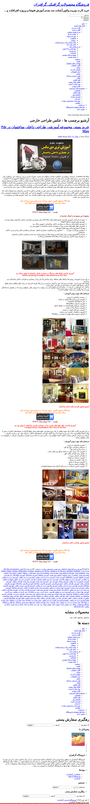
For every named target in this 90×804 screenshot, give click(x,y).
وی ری (36, 604)
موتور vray (56, 604)
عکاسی (77, 103)
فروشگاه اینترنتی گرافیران (66, 800)
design (9, 571)
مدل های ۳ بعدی (74, 84)
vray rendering (80, 573)
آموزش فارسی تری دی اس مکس (70, 586)
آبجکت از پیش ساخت (70, 575)
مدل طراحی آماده (42, 602)
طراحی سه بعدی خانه (28, 596)
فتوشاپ (77, 90)
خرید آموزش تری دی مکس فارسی (62, 592)
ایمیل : (56, 725)
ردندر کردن (44, 592)
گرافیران (77, 778)
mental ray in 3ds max (58, 571)
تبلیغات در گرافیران (73, 774)
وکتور (78, 74)
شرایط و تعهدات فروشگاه (75, 107)
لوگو (78, 78)
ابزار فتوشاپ (75, 72)
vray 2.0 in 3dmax (43, 573)
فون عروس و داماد (73, 76)
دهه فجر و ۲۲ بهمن (69, 49)
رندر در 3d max (33, 592)
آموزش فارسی (57, 583)
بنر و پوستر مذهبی (73, 32)
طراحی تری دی (18, 594)
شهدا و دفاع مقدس (69, 55)
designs (14, 571)
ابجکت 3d (65, 590)
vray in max (54, 573)
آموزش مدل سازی (77, 588)
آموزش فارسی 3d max (42, 583)
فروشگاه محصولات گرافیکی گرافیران (61, 4)
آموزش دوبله (63, 581)
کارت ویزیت (75, 28)
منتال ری (73, 604)
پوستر (78, 67)
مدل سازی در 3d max (33, 600)
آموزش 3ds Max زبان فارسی (14, 575)
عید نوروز (72, 51)
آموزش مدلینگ (17, 588)
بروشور (77, 59)
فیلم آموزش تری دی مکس (79, 600)
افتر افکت (76, 80)
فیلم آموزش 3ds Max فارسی (13, 598)
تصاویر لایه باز (75, 69)
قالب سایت (76, 86)
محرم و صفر (71, 36)
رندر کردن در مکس (20, 592)
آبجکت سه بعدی (55, 575)
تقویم (78, 61)
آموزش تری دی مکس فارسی (69, 579)
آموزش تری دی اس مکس (45, 577)
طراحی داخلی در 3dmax (45, 596)
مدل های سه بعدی (28, 602)
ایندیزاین (77, 99)
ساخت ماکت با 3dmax (81, 594)
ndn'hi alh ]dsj (79, 606)
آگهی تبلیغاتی (75, 65)
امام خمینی (72, 57)
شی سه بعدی (30, 594)
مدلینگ (18, 602)
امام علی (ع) (71, 44)
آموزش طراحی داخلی (71, 583)
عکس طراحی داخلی (47, 598)
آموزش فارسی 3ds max (24, 583)
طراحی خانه (70, 596)
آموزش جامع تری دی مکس (79, 581)
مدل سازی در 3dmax (17, 600)
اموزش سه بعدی (42, 590)
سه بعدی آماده (41, 594)
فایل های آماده (79, 26)
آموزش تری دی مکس (27, 577)
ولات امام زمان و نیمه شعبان (65, 42)
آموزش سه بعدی (42, 581)
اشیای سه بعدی (55, 590)
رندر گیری (9, 592)
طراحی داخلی (60, 596)
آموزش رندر (53, 581)
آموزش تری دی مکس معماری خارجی (44, 579)
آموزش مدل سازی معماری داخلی (36, 588)
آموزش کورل (75, 97)
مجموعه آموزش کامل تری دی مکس (55, 600)
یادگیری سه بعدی (17, 604)
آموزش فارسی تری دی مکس (46, 586)
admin (60, 136)
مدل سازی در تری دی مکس (70, 602)
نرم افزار (81, 105)
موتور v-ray (65, 604)
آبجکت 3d (12, 573)
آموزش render (84, 577)
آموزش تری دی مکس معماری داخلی (16, 579)
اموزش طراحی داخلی (10, 590)
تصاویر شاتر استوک (73, 63)
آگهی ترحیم (76, 30)
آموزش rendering (72, 577)
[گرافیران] (78, 745)
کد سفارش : (84, 725)
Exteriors (31, 571)
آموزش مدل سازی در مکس (59, 588)
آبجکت (19, 573)
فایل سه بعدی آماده (32, 598)
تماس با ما (81, 109)
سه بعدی (50, 594)
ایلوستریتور (76, 95)
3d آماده (23, 569)
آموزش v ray (60, 577)
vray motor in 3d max (66, 573)
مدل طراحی (54, 602)
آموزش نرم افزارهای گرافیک (71, 569)
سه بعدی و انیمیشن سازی (71, 101)
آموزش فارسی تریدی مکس (25, 586)
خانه (83, 24)
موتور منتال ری (45, 604)
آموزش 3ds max (32, 575)
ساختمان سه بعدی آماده (63, 594)
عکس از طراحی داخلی (81, 598)
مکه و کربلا (72, 34)
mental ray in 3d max (42, 571)
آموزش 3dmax (43, 575)
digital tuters (22, 571)
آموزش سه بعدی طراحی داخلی (23, 581)
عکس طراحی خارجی (64, 598)
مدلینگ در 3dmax (9, 602)
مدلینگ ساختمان (83, 604)
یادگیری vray (28, 604)
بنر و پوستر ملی (74, 47)
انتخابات (73, 53)
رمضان (73, 40)
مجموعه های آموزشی (77, 88)
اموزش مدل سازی (82, 592)
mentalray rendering (73, 571)
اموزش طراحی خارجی (27, 590)
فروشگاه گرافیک (74, 776)
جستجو (82, 787)
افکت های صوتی (74, 82)
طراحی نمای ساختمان (11, 596)
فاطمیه (73, 38)
